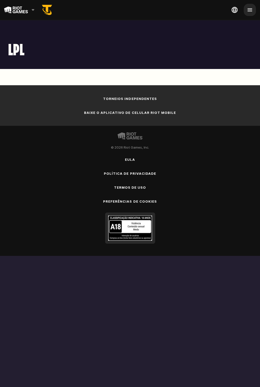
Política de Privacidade (130, 173)
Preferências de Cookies (130, 201)
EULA (130, 159)
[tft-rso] (47, 10)
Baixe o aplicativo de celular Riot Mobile (130, 113)
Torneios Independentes (130, 99)
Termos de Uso (130, 187)
